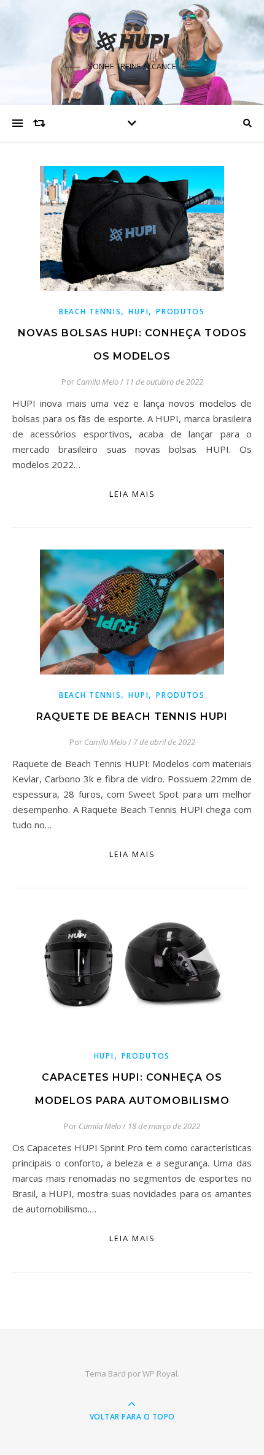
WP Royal (159, 1373)
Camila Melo (97, 381)
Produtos (180, 311)
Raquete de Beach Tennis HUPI (132, 716)
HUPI (138, 311)
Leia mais (132, 493)
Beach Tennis (90, 311)
